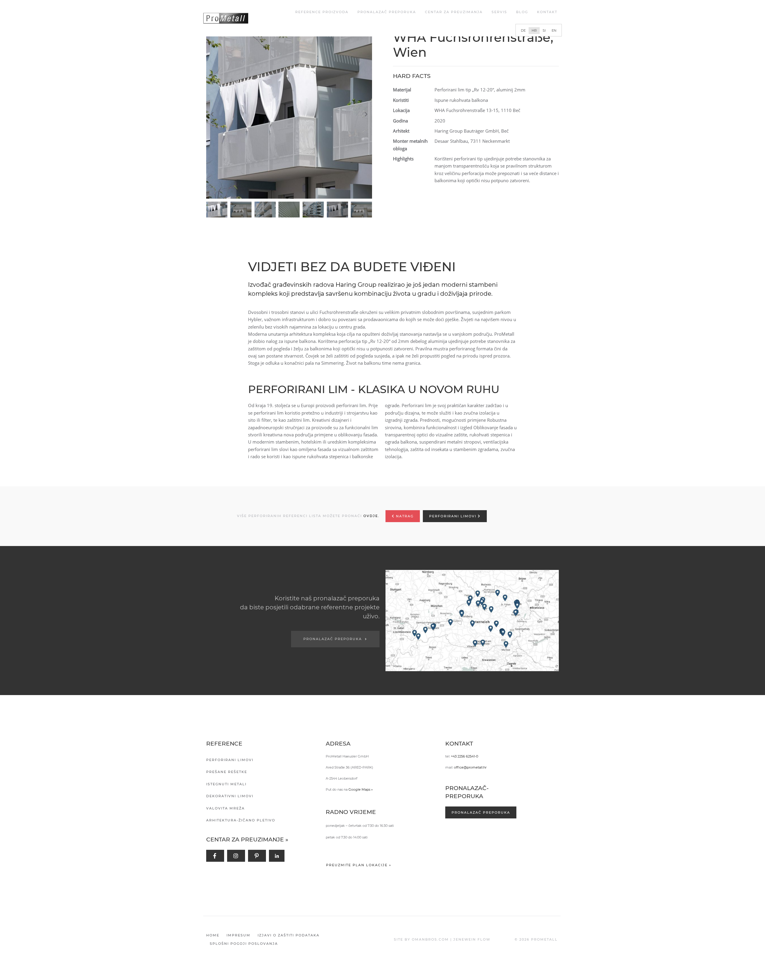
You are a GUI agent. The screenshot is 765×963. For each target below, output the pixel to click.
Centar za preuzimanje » (247, 839)
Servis (499, 12)
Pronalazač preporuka (386, 12)
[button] (290, 114)
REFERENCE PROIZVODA (321, 12)
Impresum (238, 935)
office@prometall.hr (470, 767)
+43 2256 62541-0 (464, 756)
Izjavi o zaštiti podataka (288, 935)
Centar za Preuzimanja (454, 12)
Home (212, 935)
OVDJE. (371, 516)
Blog (522, 12)
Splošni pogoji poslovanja (244, 943)
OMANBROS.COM (430, 939)
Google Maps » (360, 789)
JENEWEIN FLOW (471, 939)
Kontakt (547, 12)
